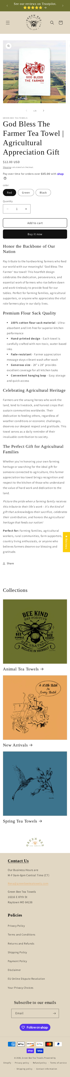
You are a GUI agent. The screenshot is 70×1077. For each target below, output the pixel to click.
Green (26, 192)
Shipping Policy (17, 952)
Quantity (8, 201)
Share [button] (10, 563)
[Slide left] (26, 110)
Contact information (46, 1068)
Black (43, 192)
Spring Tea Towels (20, 821)
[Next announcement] (63, 5)
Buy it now (35, 234)
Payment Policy (17, 961)
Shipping (7, 167)
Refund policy (40, 1062)
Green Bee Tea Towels (33, 1057)
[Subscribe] (54, 1013)
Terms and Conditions (21, 934)
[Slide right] (43, 110)
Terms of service (58, 1062)
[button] (8, 22)
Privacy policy (22, 1062)
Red (9, 192)
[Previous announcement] (7, 5)
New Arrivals (15, 745)
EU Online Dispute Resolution (26, 978)
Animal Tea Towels (21, 669)
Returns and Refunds (21, 943)
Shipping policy (25, 1068)
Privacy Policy (16, 925)
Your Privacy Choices (20, 987)
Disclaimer (14, 970)
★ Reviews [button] (66, 542)
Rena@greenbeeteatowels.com (28, 883)
